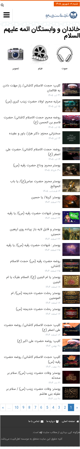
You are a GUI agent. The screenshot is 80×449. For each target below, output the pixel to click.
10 (17, 408)
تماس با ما (33, 421)
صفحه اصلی (68, 421)
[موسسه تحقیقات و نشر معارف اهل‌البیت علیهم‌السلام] (61, 18)
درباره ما (50, 421)
